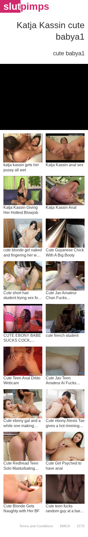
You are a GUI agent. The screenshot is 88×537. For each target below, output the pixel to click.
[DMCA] (64, 526)
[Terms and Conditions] (36, 526)
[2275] (79, 526)
